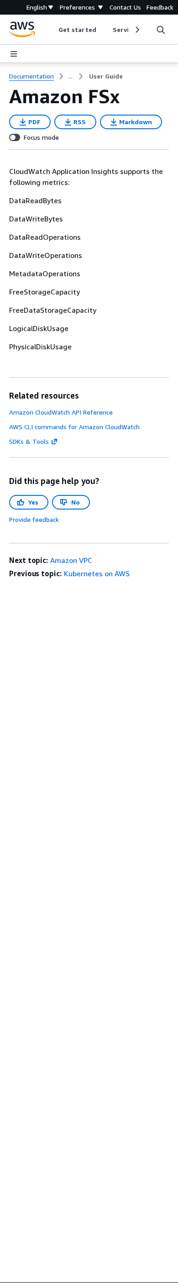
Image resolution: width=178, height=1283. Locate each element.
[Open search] (160, 30)
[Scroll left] (52, 29)
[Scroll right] (136, 29)
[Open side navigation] (13, 54)
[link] (106, 76)
